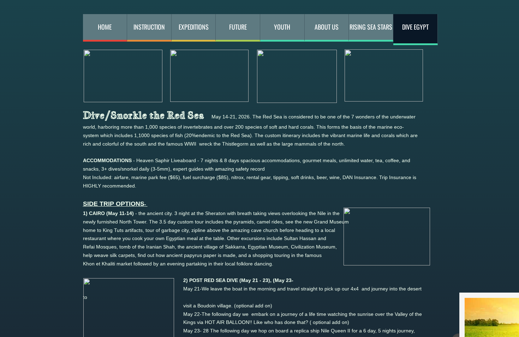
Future (238, 26)
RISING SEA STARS (371, 26)
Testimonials (125, 69)
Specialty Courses (125, 139)
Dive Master (125, 125)
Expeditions (194, 26)
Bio (125, 28)
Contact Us (125, 83)
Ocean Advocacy (125, 56)
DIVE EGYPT (415, 26)
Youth (282, 26)
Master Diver (125, 111)
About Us (327, 26)
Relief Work (125, 42)
